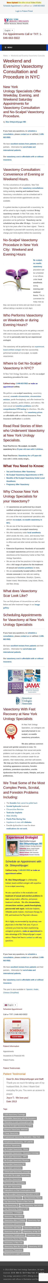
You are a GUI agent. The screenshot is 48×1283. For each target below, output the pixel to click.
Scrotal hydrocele (13, 806)
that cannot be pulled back (23, 803)
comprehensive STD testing (14, 409)
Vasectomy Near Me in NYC (15, 1246)
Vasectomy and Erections (14, 1224)
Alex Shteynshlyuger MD (16, 122)
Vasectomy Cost (33, 1235)
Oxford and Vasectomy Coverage (17, 1172)
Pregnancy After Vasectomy (17, 484)
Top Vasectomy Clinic (12, 1198)
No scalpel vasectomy (12, 1168)
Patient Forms (8, 1060)
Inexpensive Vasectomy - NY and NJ (18, 1142)
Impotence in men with (18, 822)
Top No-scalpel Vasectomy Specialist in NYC (21, 1194)
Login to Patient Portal (24, 11)
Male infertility (11, 816)
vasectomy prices (35, 412)
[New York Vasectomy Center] (24, 21)
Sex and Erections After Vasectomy (20, 472)
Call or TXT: (15, 1014)
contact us (24, 134)
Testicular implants (14, 813)
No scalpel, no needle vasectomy (37, 263)
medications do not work (16, 829)
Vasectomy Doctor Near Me (15, 1239)
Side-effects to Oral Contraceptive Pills (19, 1190)
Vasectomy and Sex (32, 1228)
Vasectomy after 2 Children (14, 1220)
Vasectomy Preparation (13, 1250)
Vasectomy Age (34, 1220)
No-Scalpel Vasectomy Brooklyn (16, 1160)
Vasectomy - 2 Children (13, 1213)
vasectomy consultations (33, 188)
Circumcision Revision (15, 809)
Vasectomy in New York (13, 1243)
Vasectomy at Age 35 (31, 1231)
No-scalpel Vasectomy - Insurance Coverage (21, 1153)
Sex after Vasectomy (12, 1187)
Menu (9, 47)
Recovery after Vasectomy (14, 1183)
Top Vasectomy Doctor (32, 1198)
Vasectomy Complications (14, 1235)
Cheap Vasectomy (11, 1133)
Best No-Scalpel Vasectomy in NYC (18, 1126)
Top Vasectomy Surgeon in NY (16, 1209)
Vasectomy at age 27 (12, 1231)
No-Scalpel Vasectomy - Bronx (16, 1149)
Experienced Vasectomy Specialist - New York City (22, 1137)
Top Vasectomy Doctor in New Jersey (18, 1202)
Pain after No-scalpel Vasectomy (17, 1175)
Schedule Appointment (12, 6)
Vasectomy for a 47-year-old (29, 456)
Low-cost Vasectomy (12, 1146)
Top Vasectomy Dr (11, 1205)
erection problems (23, 406)
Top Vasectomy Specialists (31, 1205)
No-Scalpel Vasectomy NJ (14, 1164)
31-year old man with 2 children (30, 449)
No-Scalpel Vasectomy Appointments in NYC (24, 475)
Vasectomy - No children (13, 1216)
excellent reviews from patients (24, 144)
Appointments (8, 1051)
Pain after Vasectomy (12, 1179)
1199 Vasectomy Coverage (14, 1115)
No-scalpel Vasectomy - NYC (15, 1157)
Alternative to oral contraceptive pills (18, 1122)
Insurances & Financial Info (13, 1056)
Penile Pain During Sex (16, 819)
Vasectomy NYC (35, 1246)
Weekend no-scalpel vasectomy (16, 1254)
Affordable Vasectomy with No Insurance (20, 1118)
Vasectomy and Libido (12, 1228)
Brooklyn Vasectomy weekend (16, 1129)
